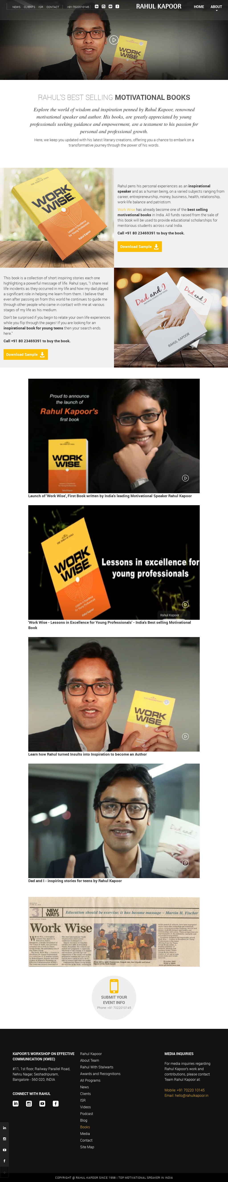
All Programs (90, 1080)
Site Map (87, 1146)
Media (85, 1133)
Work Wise (126, 209)
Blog (83, 1120)
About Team (89, 1060)
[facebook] (117, 6)
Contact (86, 1140)
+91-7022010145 (78, 7)
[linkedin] (96, 6)
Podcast (86, 1113)
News (84, 1087)
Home (199, 6)
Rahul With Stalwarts (96, 1067)
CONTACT (53, 7)
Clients (85, 1093)
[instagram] (103, 6)
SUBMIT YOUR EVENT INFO (114, 1002)
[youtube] (110, 6)
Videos (85, 1107)
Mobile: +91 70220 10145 (185, 1090)
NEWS (16, 7)
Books (85, 1127)
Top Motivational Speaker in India (145, 1177)
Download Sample (136, 246)
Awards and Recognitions (100, 1073)
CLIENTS (29, 7)
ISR (41, 7)
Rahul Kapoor (91, 1053)
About (216, 6)
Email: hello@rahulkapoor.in (186, 1095)
